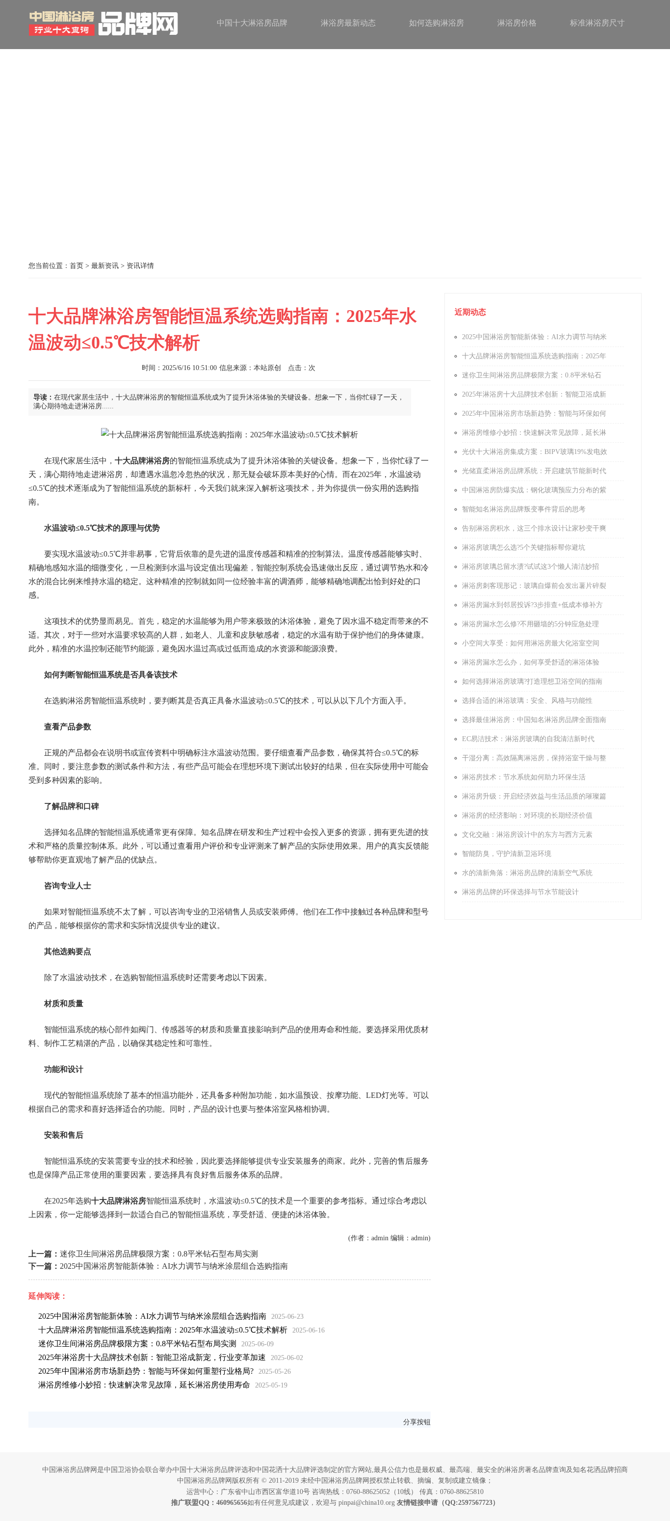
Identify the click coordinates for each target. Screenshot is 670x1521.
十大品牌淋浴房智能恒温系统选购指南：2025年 (534, 356)
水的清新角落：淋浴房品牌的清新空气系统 (527, 873)
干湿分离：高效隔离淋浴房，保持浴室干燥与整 (534, 758)
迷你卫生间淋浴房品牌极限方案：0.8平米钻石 (531, 375)
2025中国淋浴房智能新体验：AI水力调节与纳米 (534, 337)
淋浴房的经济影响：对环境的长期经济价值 (527, 815)
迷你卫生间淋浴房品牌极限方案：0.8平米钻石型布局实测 (159, 1254)
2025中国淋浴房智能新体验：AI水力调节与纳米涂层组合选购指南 (174, 1266)
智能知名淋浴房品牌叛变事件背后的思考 (524, 509)
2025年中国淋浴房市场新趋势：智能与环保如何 (534, 413)
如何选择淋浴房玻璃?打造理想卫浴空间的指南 (532, 681)
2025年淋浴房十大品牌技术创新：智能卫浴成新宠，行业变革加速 (152, 1357)
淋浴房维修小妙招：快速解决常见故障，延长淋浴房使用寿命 (144, 1385)
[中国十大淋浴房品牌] (104, 38)
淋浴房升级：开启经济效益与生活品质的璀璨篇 (534, 796)
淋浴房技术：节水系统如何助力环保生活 (524, 777)
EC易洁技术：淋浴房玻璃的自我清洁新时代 (528, 739)
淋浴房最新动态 (348, 23)
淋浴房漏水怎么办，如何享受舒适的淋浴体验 (530, 662)
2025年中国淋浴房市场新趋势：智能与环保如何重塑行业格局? (146, 1371)
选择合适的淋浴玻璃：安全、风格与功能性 (527, 700)
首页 (76, 265)
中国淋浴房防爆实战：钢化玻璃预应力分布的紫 (534, 490)
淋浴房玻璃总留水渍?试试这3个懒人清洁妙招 (530, 566)
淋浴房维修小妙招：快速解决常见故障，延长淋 (534, 432)
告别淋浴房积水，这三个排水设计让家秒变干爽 (534, 528)
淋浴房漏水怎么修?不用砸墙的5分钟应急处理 (530, 624)
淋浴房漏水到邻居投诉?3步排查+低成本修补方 (532, 605)
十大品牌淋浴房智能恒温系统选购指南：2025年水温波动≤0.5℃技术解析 (162, 1330)
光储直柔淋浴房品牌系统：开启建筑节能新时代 (534, 471)
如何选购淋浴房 (436, 23)
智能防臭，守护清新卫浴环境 (506, 853)
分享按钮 (417, 1422)
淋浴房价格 (517, 23)
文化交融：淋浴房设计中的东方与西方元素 (527, 834)
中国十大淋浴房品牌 (252, 23)
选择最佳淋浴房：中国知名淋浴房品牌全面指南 (534, 719)
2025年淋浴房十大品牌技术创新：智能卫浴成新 (534, 394)
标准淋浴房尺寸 (597, 23)
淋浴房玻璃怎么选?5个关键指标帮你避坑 (523, 547)
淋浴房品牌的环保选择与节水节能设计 (520, 892)
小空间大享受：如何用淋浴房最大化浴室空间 (530, 643)
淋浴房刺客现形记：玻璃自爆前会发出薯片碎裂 (534, 585)
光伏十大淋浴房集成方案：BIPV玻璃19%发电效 (534, 451)
